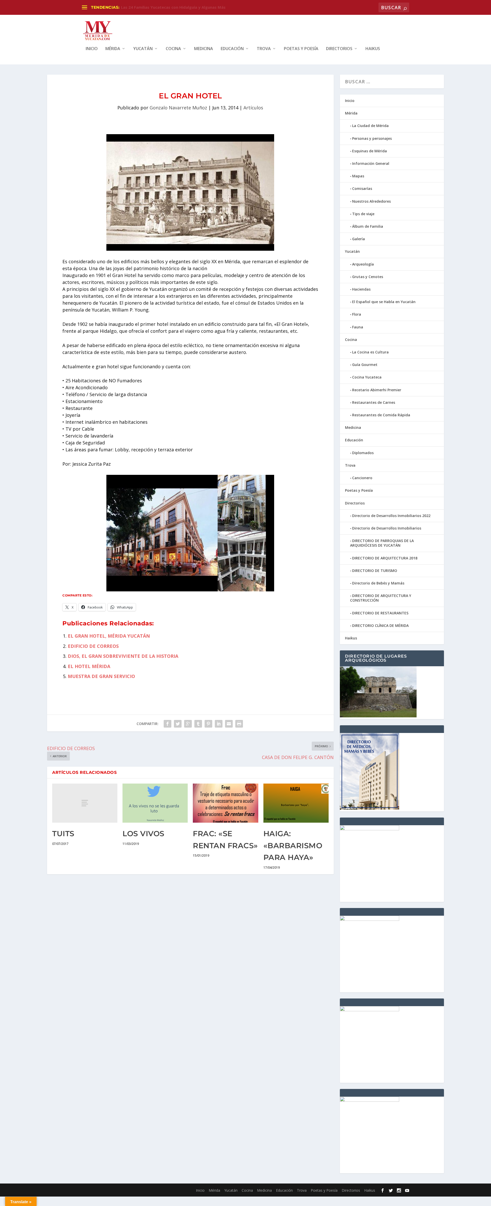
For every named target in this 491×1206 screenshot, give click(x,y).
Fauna (357, 327)
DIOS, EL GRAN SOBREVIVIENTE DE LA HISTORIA (123, 656)
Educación (232, 49)
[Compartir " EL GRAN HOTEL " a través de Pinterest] (208, 724)
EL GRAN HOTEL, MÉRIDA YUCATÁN (109, 636)
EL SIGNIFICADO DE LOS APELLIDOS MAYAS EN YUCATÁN (174, 7)
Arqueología (363, 264)
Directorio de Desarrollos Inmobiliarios (386, 528)
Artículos (253, 108)
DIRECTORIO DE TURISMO (374, 570)
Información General (370, 163)
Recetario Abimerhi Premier (376, 389)
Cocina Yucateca (367, 377)
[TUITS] (84, 803)
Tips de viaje (363, 213)
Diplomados (363, 452)
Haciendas (361, 289)
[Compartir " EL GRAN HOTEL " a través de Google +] (188, 724)
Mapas (358, 176)
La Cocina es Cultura (370, 352)
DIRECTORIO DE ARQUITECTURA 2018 (384, 558)
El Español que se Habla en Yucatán (384, 301)
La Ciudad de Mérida (370, 125)
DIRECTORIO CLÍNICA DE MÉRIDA (380, 625)
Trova (264, 49)
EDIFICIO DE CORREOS (93, 646)
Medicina (203, 49)
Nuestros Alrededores (371, 201)
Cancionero (362, 477)
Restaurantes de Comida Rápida (381, 414)
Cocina (173, 49)
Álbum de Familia (367, 226)
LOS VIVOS (143, 833)
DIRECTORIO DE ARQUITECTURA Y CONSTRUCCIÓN (380, 598)
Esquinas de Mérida (369, 150)
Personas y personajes (372, 138)
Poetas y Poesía (301, 49)
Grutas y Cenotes (367, 276)
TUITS (63, 833)
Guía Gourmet (364, 364)
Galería (358, 238)
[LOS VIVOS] (155, 803)
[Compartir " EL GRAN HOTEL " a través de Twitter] (178, 724)
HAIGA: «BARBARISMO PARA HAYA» (292, 845)
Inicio (92, 49)
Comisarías (362, 188)
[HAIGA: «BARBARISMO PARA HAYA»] (296, 803)
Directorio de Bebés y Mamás (378, 583)
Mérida (112, 49)
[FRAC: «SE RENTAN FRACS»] (225, 803)
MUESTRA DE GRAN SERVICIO (101, 676)
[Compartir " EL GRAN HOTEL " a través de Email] (229, 724)
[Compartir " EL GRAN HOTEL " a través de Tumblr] (198, 724)
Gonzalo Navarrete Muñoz (178, 108)
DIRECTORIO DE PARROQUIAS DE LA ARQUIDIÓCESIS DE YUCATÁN (382, 543)
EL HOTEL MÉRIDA (89, 666)
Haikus (372, 49)
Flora (356, 314)
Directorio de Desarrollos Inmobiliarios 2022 (391, 515)
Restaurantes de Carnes (373, 402)
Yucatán (143, 49)
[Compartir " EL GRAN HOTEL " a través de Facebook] (167, 724)
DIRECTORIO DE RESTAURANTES (380, 613)
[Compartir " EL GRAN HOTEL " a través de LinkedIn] (219, 724)
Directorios (339, 49)
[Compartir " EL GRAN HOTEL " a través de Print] (239, 724)
